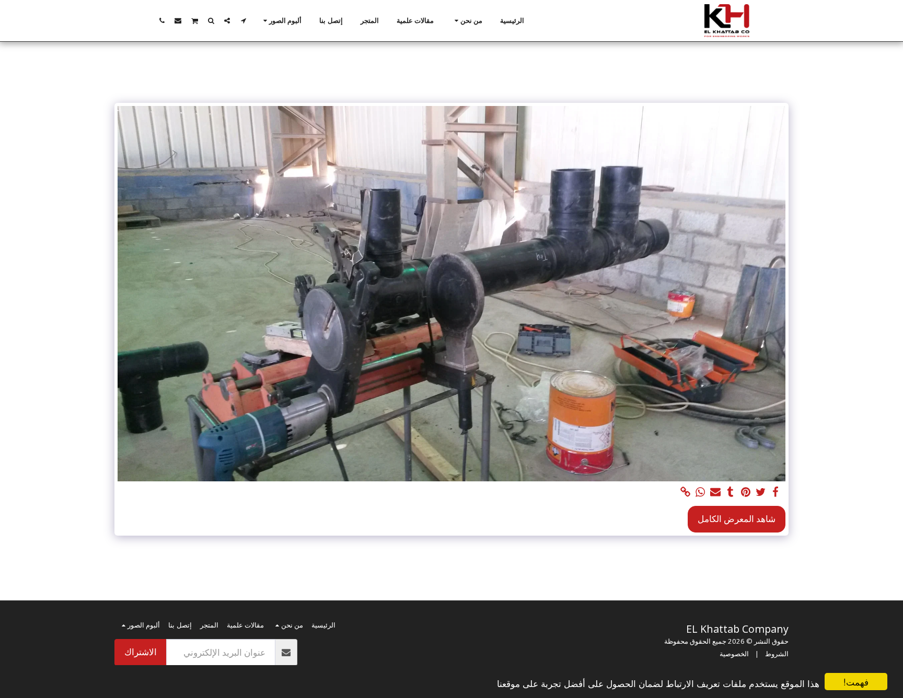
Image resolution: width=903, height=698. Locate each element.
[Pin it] (745, 492)
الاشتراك (140, 652)
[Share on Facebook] (775, 492)
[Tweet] (760, 492)
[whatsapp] (700, 492)
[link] (685, 492)
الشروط (777, 653)
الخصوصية (734, 653)
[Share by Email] (715, 492)
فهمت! (856, 681)
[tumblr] (730, 492)
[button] (467, 21)
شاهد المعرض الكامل (736, 519)
